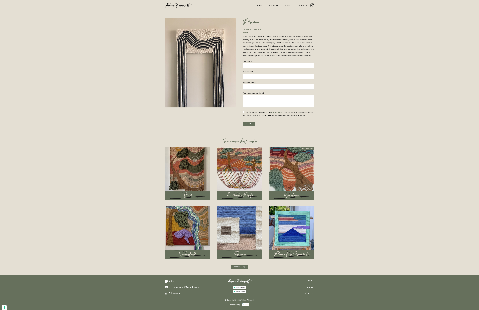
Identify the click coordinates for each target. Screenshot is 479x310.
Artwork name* (249, 83)
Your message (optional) (253, 93)
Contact (287, 6)
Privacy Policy (277, 112)
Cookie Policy (240, 291)
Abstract (259, 30)
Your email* (248, 72)
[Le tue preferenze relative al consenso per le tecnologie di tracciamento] (4, 307)
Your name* (248, 61)
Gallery (273, 6)
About (261, 6)
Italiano (302, 6)
